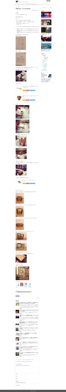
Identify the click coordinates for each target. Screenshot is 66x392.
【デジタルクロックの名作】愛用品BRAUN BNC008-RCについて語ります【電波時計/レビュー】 (46, 34)
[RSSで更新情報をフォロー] (49, 0)
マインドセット (23, 4)
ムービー (45, 4)
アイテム (42, 4)
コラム (39, 4)
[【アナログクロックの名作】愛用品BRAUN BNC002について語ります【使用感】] (17, 354)
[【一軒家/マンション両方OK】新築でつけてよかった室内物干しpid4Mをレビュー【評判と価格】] (17, 334)
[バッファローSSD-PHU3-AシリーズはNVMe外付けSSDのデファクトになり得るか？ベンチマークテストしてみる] (17, 348)
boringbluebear (43, 77)
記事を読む (20, 308)
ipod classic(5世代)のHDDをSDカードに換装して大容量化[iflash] (28, 337)
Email (16, 376)
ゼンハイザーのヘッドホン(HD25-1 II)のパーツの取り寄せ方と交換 (25, 359)
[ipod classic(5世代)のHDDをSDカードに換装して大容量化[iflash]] (17, 339)
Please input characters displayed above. (21, 382)
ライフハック (43, 65)
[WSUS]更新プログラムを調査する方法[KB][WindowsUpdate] (24, 361)
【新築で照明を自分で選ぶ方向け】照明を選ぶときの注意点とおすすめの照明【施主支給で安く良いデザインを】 (46, 50)
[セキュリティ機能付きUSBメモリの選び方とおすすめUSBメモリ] (17, 343)
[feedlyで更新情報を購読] (48, 0)
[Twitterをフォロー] (47, 0)
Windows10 (33, 4)
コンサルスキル (45, 64)
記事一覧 (19, 4)
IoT (35, 4)
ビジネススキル (27, 4)
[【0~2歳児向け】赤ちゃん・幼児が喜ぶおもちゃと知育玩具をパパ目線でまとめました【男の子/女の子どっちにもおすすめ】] (17, 304)
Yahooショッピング (32, 90)
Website (17, 378)
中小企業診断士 (43, 69)
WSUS (37, 4)
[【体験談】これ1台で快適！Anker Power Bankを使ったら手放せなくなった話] (17, 329)
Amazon (24, 90)
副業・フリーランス (44, 70)
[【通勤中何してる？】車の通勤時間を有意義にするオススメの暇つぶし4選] (17, 316)
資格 (29, 4)
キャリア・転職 (43, 61)
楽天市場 (28, 90)
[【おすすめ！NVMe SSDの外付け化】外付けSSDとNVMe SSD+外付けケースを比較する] (17, 311)
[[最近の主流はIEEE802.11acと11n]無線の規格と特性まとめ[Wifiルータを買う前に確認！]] (17, 323)
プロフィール (16, 4)
